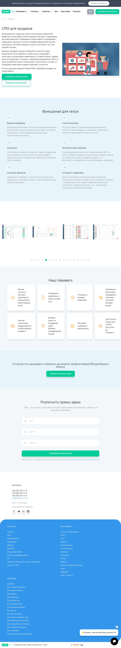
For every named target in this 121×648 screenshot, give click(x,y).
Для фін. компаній (14, 614)
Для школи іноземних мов (17, 617)
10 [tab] (64, 260)
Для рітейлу (12, 594)
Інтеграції (64, 552)
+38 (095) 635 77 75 (19, 491)
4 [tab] (43, 260)
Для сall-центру (13, 600)
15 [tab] (82, 260)
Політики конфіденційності (76, 459)
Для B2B (10, 584)
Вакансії (10, 545)
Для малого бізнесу (15, 590)
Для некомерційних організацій (19, 634)
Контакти (76, 11)
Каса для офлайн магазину (71, 565)
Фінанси (63, 562)
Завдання (64, 572)
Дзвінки (63, 542)
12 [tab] (71, 260)
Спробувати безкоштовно (107, 11)
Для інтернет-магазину (16, 587)
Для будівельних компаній (17, 620)
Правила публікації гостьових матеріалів (23, 562)
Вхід (90, 11)
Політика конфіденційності (18, 555)
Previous (8, 233)
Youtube (23, 511)
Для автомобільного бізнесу (18, 624)
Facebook (14, 511)
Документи (64, 555)
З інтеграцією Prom (15, 604)
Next (113, 233)
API (8, 558)
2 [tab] (36, 260)
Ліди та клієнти (66, 575)
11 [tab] (67, 260)
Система (34, 11)
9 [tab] (60, 260)
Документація (12, 538)
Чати (62, 538)
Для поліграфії (13, 630)
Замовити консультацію (16, 83)
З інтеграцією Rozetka (16, 607)
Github (28, 511)
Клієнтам (46, 11)
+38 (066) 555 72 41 (19, 493)
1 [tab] (32, 260)
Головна (3, 19)
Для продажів (12, 597)
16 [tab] (85, 260)
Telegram (19, 511)
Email (62, 535)
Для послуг (11, 610)
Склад (63, 558)
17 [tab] (89, 260)
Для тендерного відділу (16, 627)
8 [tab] (57, 260)
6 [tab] (50, 260)
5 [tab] (46, 260)
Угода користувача (14, 552)
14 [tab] (78, 260)
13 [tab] (74, 260)
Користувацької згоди (93, 459)
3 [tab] (39, 260)
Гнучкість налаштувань (69, 532)
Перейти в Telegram (98, 3)
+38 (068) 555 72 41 (19, 496)
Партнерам (11, 542)
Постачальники (66, 548)
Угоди (62, 568)
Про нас (10, 532)
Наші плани (65, 11)
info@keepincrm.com (20, 498)
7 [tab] (53, 260)
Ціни (56, 11)
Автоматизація (66, 545)
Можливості (21, 11)
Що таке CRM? (13, 565)
